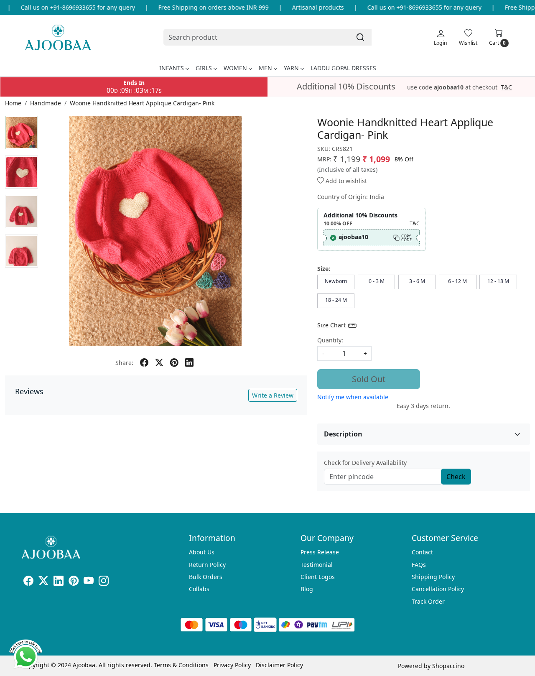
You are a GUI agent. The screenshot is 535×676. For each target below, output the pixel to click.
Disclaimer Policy (279, 665)
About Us (201, 552)
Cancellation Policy (438, 589)
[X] (43, 582)
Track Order (428, 601)
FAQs (419, 565)
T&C (506, 87)
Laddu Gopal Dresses (343, 68)
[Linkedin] (58, 582)
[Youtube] (88, 582)
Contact (422, 552)
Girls (204, 68)
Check (456, 476)
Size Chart (332, 325)
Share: (124, 363)
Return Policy (207, 565)
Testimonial (317, 565)
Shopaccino (448, 666)
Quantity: (330, 340)
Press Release (320, 552)
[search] (360, 37)
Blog (307, 589)
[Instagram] (103, 582)
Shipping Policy (433, 577)
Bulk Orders (205, 577)
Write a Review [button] (272, 395)
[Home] (58, 37)
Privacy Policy (232, 665)
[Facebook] (28, 582)
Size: (323, 269)
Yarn (291, 68)
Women (235, 68)
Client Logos (318, 577)
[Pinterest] (73, 582)
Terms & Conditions (181, 665)
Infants (171, 68)
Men (265, 68)
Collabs (199, 589)
